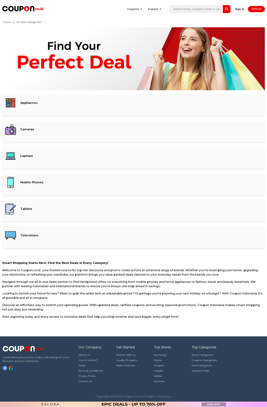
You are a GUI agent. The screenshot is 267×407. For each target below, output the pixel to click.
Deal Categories (202, 365)
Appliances (29, 103)
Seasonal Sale (200, 370)
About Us (84, 355)
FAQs (81, 365)
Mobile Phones (31, 182)
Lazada (158, 370)
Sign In (239, 9)
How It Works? (87, 360)
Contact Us (85, 381)
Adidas (158, 376)
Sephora (159, 381)
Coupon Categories (204, 360)
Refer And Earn (125, 365)
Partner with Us (125, 355)
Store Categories (202, 355)
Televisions (29, 235)
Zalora (158, 360)
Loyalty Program (126, 360)
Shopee (159, 365)
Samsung (160, 355)
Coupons (133, 9)
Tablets (26, 209)
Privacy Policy (87, 376)
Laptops (26, 156)
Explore (153, 9)
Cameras (27, 129)
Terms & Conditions (90, 370)
